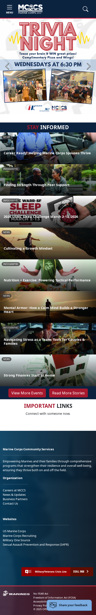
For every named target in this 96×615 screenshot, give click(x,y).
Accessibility (40, 601)
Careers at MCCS (14, 490)
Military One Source (16, 540)
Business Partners (15, 499)
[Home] (30, 9)
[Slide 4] (60, 108)
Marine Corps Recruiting (19, 536)
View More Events (27, 393)
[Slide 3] (54, 108)
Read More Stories (68, 393)
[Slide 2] (49, 108)
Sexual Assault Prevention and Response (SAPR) (36, 544)
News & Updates (14, 495)
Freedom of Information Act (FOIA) (54, 597)
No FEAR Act (40, 593)
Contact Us (10, 503)
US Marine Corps (14, 531)
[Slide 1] (39, 108)
